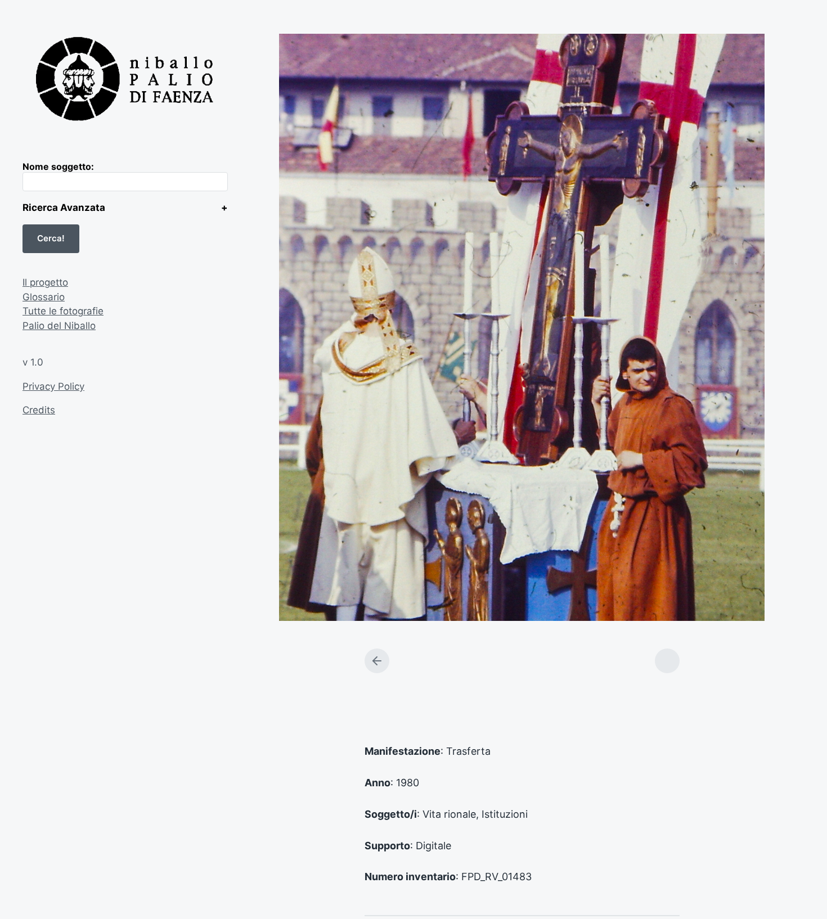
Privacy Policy (53, 386)
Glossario (44, 297)
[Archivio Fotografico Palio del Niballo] (125, 80)
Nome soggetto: (58, 166)
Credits (39, 410)
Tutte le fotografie (63, 311)
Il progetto (45, 282)
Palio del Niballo (59, 325)
